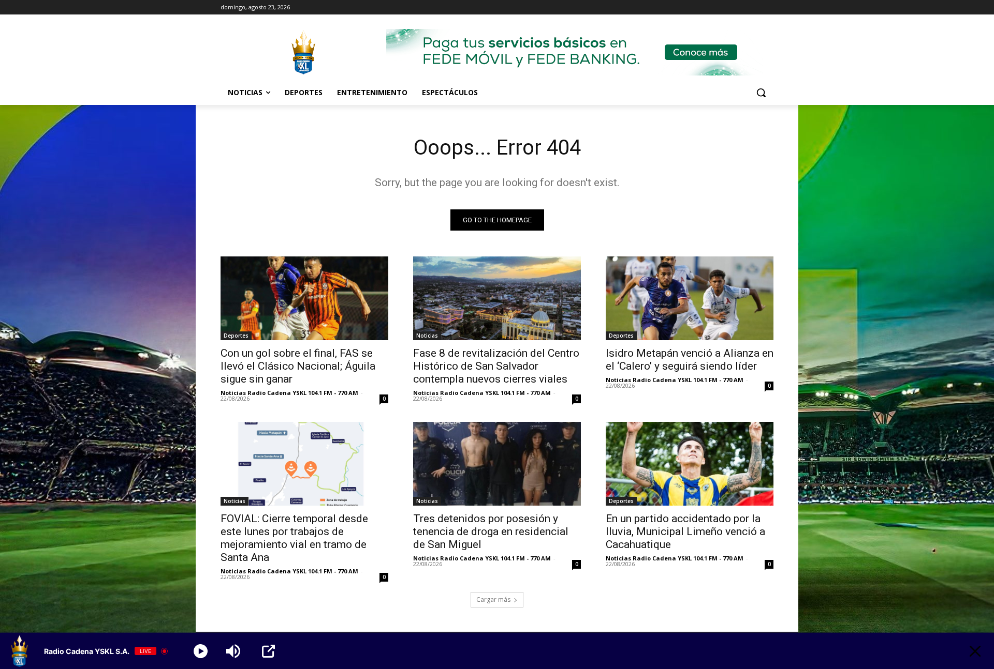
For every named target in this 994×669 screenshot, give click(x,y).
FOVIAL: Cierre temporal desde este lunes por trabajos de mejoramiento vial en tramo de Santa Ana (294, 538)
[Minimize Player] (975, 651)
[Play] (200, 651)
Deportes (236, 335)
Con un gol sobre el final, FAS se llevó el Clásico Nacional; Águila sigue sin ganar (298, 366)
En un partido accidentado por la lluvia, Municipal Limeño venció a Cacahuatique (685, 531)
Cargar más (493, 599)
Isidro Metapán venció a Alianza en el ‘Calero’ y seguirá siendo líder (689, 359)
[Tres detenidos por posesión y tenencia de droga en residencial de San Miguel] (497, 464)
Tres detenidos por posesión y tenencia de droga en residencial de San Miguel (490, 531)
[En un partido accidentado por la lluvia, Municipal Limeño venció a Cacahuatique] (689, 464)
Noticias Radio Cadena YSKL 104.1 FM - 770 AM (289, 393)
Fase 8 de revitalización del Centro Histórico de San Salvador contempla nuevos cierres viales (496, 366)
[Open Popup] (268, 651)
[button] (761, 92)
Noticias (427, 335)
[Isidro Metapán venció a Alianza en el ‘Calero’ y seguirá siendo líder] (689, 298)
